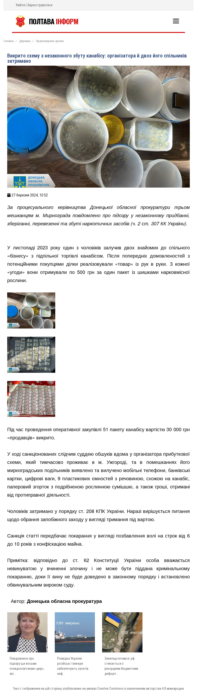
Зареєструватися (39, 5)
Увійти (20, 5)
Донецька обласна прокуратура (64, 600)
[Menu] (176, 21)
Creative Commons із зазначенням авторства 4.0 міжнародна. (141, 688)
